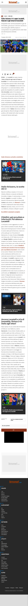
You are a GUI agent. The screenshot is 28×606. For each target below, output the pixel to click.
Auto (2, 525)
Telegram (21, 587)
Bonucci (17, 202)
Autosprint (3, 526)
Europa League (4, 497)
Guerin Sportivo (4, 531)
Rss (2, 542)
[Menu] (2, 2)
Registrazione (4, 577)
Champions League (5, 496)
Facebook (7, 587)
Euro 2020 (10, 16)
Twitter (16, 587)
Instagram (12, 587)
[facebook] (2, 74)
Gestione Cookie (4, 565)
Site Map (3, 578)
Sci (2, 508)
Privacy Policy (4, 566)
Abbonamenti (4, 543)
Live (2, 491)
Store (2, 548)
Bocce (2, 516)
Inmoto (2, 528)
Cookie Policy (4, 563)
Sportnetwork (4, 533)
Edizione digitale (4, 546)
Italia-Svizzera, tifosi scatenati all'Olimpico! (11, 177)
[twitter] (8, 74)
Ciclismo (3, 511)
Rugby (2, 509)
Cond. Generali (4, 568)
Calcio (5, 16)
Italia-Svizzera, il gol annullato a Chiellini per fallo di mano (12, 310)
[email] (10, 74)
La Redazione (4, 558)
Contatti (3, 557)
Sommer (22, 281)
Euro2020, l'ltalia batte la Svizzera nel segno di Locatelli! (12, 410)
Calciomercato (4, 500)
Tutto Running (4, 513)
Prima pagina (4, 545)
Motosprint (3, 529)
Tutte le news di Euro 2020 (17, 420)
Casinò (2, 582)
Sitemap (3, 549)
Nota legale (3, 562)
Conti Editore (4, 534)
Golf (2, 514)
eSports (3, 517)
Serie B (2, 494)
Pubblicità (3, 575)
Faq (2, 560)
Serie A (2, 492)
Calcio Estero (4, 499)
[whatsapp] (5, 74)
